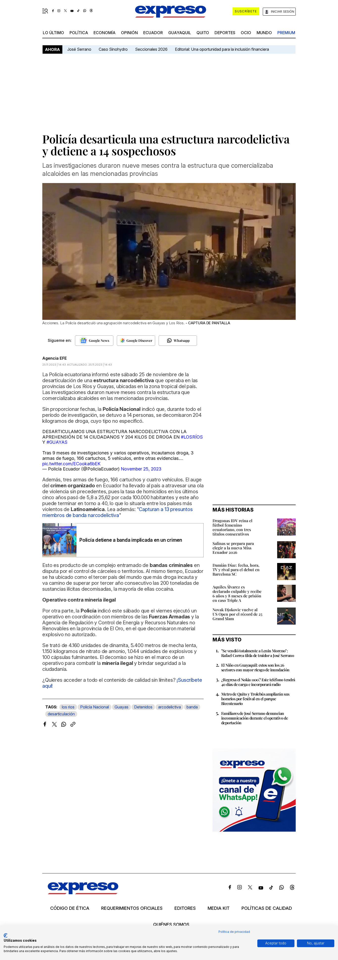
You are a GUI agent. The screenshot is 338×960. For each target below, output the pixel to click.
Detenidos (143, 706)
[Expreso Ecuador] (83, 892)
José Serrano (79, 49)
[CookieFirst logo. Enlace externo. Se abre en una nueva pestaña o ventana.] (5, 935)
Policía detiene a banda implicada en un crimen (130, 540)
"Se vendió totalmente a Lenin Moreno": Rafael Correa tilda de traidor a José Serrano (257, 653)
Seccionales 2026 (151, 49)
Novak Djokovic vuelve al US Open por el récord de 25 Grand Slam (237, 614)
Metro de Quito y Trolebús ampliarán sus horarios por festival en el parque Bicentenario (255, 698)
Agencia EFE (54, 358)
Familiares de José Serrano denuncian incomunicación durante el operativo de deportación (254, 718)
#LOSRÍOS (192, 437)
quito (202, 32)
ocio (246, 32)
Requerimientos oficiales (132, 908)
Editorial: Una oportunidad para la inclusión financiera (222, 49)
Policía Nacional (94, 706)
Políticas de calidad (266, 908)
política (79, 32)
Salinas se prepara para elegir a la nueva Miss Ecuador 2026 (233, 548)
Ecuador (153, 32)
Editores (185, 908)
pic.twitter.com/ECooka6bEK (71, 463)
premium (286, 32)
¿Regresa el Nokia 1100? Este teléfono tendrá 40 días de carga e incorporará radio (258, 682)
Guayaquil (179, 32)
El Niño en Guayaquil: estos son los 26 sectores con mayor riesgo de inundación (255, 667)
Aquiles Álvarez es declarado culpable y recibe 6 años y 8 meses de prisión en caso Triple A (237, 593)
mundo (264, 32)
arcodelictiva (169, 706)
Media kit (219, 908)
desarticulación (61, 713)
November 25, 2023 (141, 468)
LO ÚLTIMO (53, 32)
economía (105, 32)
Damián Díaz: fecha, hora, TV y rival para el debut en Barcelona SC (236, 569)
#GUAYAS (57, 442)
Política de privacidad (234, 932)
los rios (68, 706)
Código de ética (69, 908)
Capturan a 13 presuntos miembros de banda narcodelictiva (117, 512)
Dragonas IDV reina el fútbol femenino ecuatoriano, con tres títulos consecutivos (232, 527)
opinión (129, 32)
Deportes (225, 32)
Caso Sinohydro (113, 49)
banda (192, 706)
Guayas (121, 706)
